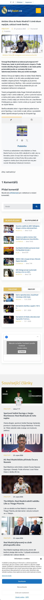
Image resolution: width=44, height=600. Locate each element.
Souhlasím (22, 581)
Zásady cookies (19, 597)
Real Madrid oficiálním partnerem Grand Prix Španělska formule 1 (27, 249)
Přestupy (5, 29)
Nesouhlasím (22, 587)
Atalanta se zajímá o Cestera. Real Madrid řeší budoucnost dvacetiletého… (27, 238)
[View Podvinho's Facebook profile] (17, 140)
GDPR (27, 597)
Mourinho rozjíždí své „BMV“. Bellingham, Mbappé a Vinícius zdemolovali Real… (28, 227)
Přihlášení (19, 2)
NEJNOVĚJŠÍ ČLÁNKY (12, 220)
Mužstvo (19, 230)
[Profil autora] (12, 120)
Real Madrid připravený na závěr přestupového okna (18, 543)
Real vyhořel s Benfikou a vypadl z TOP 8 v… (27, 307)
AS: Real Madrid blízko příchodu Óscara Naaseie (21, 460)
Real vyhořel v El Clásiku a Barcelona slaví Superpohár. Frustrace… (28, 318)
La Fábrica (19, 241)
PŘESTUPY (31, 289)
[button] (41, 559)
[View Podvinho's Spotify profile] (22, 140)
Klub (17, 252)
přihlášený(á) (14, 193)
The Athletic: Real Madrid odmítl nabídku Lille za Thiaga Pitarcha (21, 502)
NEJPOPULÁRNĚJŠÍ (31, 220)
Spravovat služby (6, 575)
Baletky (18, 299)
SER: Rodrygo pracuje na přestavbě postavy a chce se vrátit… (26, 271)
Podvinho (7, 31)
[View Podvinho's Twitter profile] (27, 140)
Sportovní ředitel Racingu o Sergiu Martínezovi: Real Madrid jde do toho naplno (20, 415)
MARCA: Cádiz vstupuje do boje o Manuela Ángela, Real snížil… (28, 260)
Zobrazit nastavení (22, 593)
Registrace (28, 2)
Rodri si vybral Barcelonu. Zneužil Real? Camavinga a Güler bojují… (27, 296)
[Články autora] (32, 120)
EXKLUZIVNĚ (12, 289)
